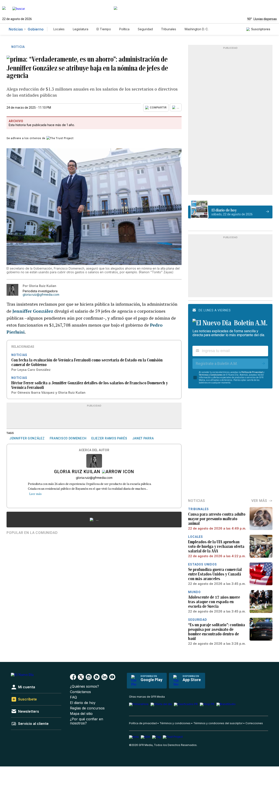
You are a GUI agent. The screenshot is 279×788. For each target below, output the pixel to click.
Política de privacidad (143, 723)
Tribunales (168, 29)
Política (124, 29)
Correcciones (254, 723)
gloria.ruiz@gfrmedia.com (41, 294)
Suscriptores (260, 29)
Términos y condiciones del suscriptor (218, 723)
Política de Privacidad (252, 372)
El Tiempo (104, 29)
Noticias (16, 29)
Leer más (35, 494)
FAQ (73, 697)
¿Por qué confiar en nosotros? (86, 721)
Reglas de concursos (87, 708)
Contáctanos (80, 692)
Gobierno (36, 29)
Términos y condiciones (175, 723)
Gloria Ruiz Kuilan (77, 472)
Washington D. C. (196, 29)
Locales (59, 29)
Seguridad (145, 29)
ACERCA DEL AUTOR (94, 450)
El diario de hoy (82, 703)
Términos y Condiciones (211, 375)
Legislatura (80, 29)
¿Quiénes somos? (84, 686)
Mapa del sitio (81, 714)
